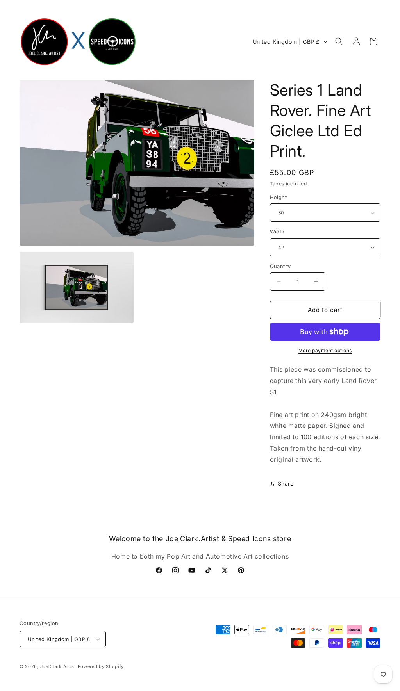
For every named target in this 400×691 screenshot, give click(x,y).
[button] (339, 41)
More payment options (325, 350)
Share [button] (286, 483)
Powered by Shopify (101, 666)
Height (278, 197)
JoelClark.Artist (58, 666)
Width (277, 231)
